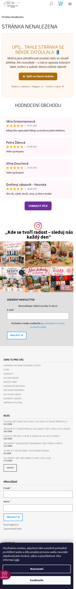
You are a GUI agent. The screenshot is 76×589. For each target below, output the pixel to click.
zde (17, 560)
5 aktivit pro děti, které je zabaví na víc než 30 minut (32, 436)
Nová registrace (11, 524)
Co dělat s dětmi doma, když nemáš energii (26, 450)
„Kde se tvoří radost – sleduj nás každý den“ (39, 234)
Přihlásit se (16, 335)
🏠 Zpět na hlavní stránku (38, 76)
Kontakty (9, 374)
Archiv (10, 467)
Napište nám (10, 382)
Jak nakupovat (11, 378)
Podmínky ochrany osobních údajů (22, 365)
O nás (6, 369)
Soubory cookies (13, 398)
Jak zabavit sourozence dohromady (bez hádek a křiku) (33, 443)
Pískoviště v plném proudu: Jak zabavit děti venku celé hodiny (37, 429)
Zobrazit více (38, 206)
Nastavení (36, 569)
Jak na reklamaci (12, 394)
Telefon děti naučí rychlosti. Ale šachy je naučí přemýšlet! (36, 421)
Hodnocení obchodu (38, 105)
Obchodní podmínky (14, 390)
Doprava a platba (13, 402)
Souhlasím (36, 580)
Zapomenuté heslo (13, 528)
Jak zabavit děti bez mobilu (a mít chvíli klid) (27, 458)
